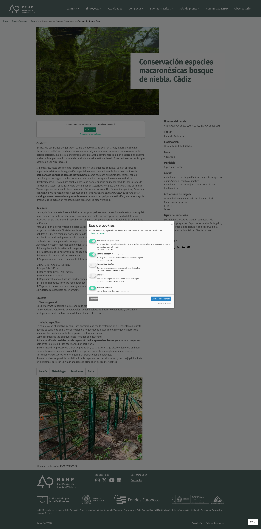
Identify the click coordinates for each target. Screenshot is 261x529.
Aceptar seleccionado (161, 299)
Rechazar (94, 299)
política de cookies (97, 233)
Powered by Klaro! (164, 303)
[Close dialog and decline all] (172, 223)
